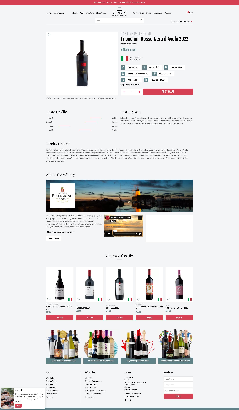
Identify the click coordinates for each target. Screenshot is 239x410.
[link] (189, 13)
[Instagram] (130, 400)
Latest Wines (51, 387)
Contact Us (89, 397)
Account (168, 13)
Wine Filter (50, 378)
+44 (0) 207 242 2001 (132, 393)
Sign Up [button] (178, 396)
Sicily (132, 59)
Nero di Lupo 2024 (83, 306)
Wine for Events (52, 390)
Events (148, 13)
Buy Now (60, 317)
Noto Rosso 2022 (112, 306)
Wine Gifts (90, 13)
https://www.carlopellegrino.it (60, 232)
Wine (82, 13)
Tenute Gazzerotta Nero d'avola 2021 (59, 307)
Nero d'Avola (160, 80)
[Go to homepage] (119, 11)
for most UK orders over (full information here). (119, 2)
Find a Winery (51, 381)
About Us (88, 378)
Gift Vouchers (138, 13)
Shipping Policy (91, 384)
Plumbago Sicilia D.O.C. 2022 (177, 306)
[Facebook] (125, 400)
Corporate (158, 13)
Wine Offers (50, 384)
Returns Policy (91, 387)
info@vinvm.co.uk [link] (131, 396)
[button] (48, 34)
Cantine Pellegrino (136, 34)
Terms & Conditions (93, 394)
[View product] (59, 284)
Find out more (54, 238)
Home (74, 13)
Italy (138, 59)
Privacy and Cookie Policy (95, 390)
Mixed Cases (101, 13)
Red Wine (134, 57)
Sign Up (18, 406)
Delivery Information (93, 381)
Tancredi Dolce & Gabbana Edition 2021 (149, 307)
